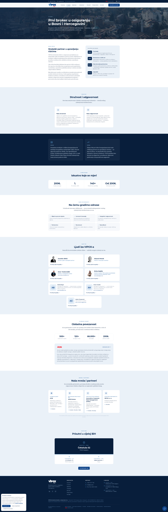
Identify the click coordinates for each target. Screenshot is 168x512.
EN (119, 1)
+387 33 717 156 (52, 1)
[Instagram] (55, 491)
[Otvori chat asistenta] (164, 508)
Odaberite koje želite (8, 508)
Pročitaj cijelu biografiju (56, 264)
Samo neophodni (16, 505)
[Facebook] (52, 491)
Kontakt (102, 5)
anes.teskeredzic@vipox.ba (63, 275)
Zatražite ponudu (114, 5)
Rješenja (74, 5)
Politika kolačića (100, 506)
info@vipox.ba (61, 1)
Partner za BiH (111, 1)
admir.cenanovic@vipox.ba (80, 302)
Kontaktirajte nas (84, 468)
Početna (63, 5)
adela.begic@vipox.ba (61, 290)
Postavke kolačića (107, 506)
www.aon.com (106, 347)
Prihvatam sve (6, 505)
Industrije (81, 5)
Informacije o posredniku (77, 506)
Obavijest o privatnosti (91, 506)
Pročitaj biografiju (54, 292)
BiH (116, 1)
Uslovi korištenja (68, 506)
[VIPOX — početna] (52, 5)
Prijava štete (95, 5)
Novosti (88, 5)
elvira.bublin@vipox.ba (98, 275)
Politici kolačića (19, 503)
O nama (68, 5)
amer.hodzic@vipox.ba (98, 290)
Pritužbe (84, 506)
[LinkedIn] (49, 491)
